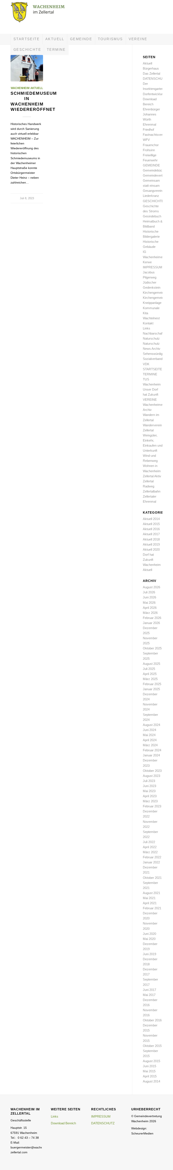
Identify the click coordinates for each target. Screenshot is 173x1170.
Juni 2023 (149, 786)
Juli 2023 (149, 781)
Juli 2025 (149, 669)
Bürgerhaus (151, 68)
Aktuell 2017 (151, 534)
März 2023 (150, 801)
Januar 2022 (151, 862)
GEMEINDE (151, 165)
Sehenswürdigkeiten (157, 353)
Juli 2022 (149, 842)
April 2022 (150, 847)
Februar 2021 (152, 908)
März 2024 (150, 745)
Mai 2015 (149, 1071)
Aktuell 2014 (151, 519)
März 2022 (150, 852)
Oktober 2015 (152, 1046)
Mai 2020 (149, 939)
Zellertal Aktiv (152, 476)
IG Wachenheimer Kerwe (153, 257)
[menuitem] (26, 39)
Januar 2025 (151, 689)
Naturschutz (151, 338)
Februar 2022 (152, 857)
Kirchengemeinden (156, 292)
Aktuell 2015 (151, 524)
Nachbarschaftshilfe (156, 333)
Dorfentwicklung (154, 94)
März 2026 (150, 612)
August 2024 (151, 725)
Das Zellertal (151, 73)
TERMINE (150, 374)
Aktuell (147, 63)
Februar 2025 (152, 684)
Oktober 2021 (152, 877)
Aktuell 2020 (151, 549)
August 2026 (151, 587)
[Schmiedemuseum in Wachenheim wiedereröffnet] (27, 68)
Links (146, 328)
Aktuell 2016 (151, 529)
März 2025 (150, 679)
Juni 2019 (149, 954)
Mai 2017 (149, 995)
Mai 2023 (149, 791)
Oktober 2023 (152, 770)
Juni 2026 (149, 597)
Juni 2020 (149, 933)
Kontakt (148, 323)
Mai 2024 (149, 735)
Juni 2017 (149, 990)
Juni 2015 (149, 1066)
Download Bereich (63, 1123)
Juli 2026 (149, 592)
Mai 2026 (149, 602)
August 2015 (151, 1061)
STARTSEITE (152, 369)
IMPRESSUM (152, 267)
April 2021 (150, 903)
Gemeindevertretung (157, 175)
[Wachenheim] (42, 17)
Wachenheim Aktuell (27, 88)
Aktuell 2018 (151, 539)
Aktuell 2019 (151, 544)
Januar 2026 (151, 623)
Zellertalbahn (151, 491)
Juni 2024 (149, 730)
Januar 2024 (151, 755)
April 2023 (150, 796)
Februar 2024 (152, 750)
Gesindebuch (152, 216)
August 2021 (151, 893)
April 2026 (150, 607)
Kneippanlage (152, 303)
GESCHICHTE (153, 201)
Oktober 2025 (152, 648)
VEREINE (150, 399)
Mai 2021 (149, 898)
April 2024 (150, 740)
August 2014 (151, 1081)
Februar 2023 (152, 806)
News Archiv (151, 348)
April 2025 (150, 674)
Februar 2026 (152, 618)
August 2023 (151, 776)
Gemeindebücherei (156, 170)
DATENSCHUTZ (154, 78)
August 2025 (151, 663)
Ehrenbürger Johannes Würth (151, 114)
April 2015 (150, 1076)
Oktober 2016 (152, 1020)
